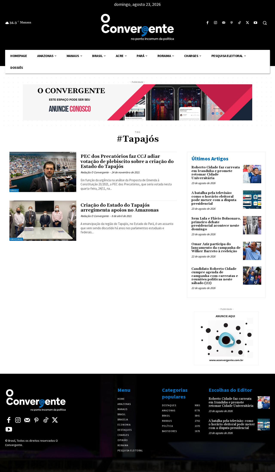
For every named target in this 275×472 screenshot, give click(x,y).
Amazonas (16, 239)
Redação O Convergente (94, 172)
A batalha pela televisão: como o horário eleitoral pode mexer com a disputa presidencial (213, 198)
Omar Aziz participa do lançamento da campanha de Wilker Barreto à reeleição (215, 247)
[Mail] (223, 23)
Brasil (14, 190)
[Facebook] (208, 23)
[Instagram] (215, 23)
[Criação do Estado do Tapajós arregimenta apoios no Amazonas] (42, 221)
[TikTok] (239, 23)
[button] (265, 23)
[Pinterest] (231, 23)
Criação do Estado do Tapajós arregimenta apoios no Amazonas (120, 208)
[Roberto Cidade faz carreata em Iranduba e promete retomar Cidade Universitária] (252, 174)
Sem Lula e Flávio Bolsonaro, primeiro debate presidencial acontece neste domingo (216, 224)
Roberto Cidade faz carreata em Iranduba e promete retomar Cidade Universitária (215, 172)
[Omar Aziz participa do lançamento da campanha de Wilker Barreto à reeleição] (252, 251)
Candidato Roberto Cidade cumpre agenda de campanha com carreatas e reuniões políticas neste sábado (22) (214, 276)
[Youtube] (255, 23)
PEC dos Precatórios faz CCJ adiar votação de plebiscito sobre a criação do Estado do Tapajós (127, 161)
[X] (248, 23)
